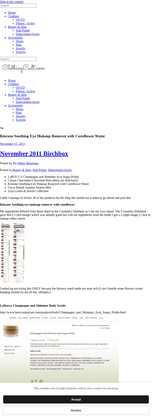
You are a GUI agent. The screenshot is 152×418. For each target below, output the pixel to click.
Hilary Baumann (28, 163)
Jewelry (21, 48)
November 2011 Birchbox (34, 153)
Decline (76, 410)
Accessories (15, 37)
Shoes (19, 41)
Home (12, 12)
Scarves (21, 52)
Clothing (13, 16)
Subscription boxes (28, 34)
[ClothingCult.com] (24, 73)
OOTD (20, 19)
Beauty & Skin (17, 27)
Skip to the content (11, 1)
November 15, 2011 (12, 143)
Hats (19, 44)
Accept (76, 399)
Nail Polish (23, 30)
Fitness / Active (25, 23)
